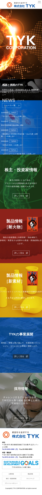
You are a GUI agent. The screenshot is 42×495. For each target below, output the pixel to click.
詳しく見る (19, 356)
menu (39, 3)
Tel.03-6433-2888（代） (10, 449)
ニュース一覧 (10, 105)
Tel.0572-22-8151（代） (10, 457)
